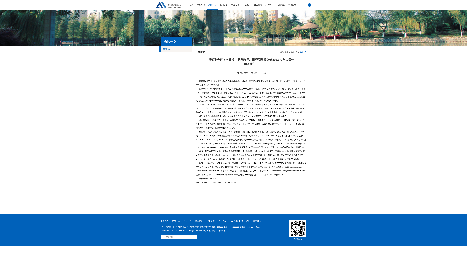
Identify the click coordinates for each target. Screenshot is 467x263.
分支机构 (258, 5)
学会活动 (235, 5)
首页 (191, 5)
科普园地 (292, 5)
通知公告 (224, 5)
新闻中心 (212, 5)
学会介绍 (201, 5)
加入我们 (269, 5)
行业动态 (246, 5)
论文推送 (281, 5)
